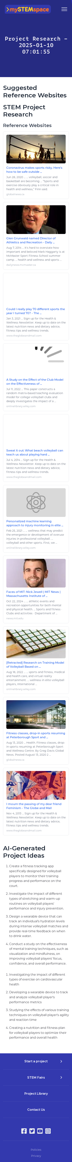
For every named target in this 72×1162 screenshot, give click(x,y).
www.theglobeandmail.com (24, 335)
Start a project (36, 1061)
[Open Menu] (64, 9)
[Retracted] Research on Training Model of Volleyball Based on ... (35, 664)
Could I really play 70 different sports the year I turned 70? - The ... (35, 311)
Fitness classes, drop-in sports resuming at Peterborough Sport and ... (35, 735)
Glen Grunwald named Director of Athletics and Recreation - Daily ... (30, 240)
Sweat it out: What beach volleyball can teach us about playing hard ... (34, 452)
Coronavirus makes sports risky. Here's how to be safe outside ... (34, 170)
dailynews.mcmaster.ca (21, 264)
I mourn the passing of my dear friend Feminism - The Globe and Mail (33, 806)
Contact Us (36, 1109)
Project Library (36, 1093)
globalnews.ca (15, 194)
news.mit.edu (14, 618)
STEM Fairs (36, 1077)
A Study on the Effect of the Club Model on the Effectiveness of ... (34, 381)
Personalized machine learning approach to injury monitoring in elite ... (34, 523)
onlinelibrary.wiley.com (21, 406)
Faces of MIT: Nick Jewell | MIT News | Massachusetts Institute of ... (33, 594)
